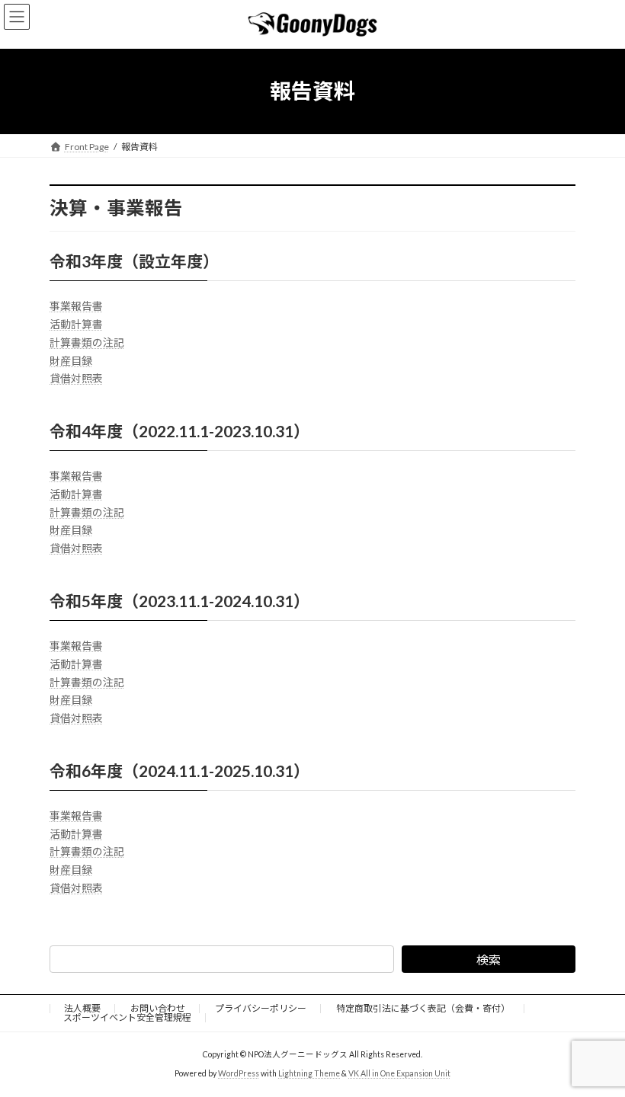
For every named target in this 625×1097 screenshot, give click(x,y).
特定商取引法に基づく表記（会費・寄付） (423, 1008)
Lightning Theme (309, 1073)
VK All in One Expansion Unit (399, 1073)
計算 (81, 324)
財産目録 (71, 360)
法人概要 (82, 1008)
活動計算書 (76, 494)
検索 (488, 959)
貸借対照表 (76, 378)
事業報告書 (76, 305)
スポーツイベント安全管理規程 (127, 1017)
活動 (60, 324)
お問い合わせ (157, 1008)
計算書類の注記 (87, 342)
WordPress (238, 1073)
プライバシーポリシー (260, 1008)
